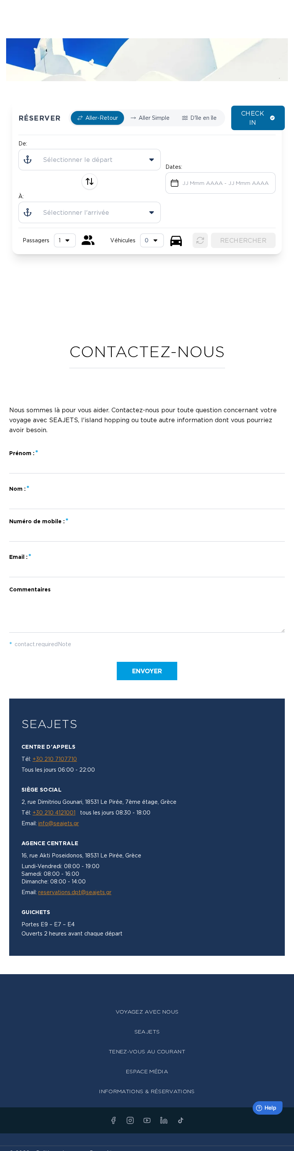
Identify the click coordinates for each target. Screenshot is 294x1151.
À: (21, 196)
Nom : (17, 488)
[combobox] (152, 240)
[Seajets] (147, 11)
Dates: (173, 167)
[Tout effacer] (200, 240)
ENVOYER (147, 671)
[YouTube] (147, 1120)
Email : (18, 557)
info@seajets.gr (58, 823)
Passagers (36, 240)
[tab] (97, 118)
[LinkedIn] (164, 1120)
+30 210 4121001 (54, 812)
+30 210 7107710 (55, 759)
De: (22, 143)
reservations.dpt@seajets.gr (74, 892)
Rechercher (243, 240)
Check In (252, 118)
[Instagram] (130, 1120)
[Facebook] (113, 1120)
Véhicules (123, 240)
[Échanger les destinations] (90, 181)
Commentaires (30, 589)
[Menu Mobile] (283, 10)
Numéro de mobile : (37, 521)
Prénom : (21, 453)
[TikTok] (181, 1120)
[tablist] (147, 117)
